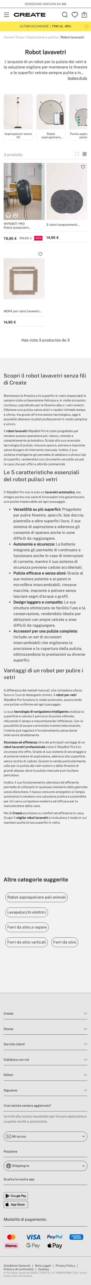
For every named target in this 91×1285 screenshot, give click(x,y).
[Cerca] (65, 15)
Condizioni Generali (17, 1265)
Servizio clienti (14, 1044)
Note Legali (43, 1265)
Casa (20, 37)
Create (8, 1013)
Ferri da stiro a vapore (27, 927)
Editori (8, 1075)
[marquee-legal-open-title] (86, 26)
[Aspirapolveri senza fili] (18, 112)
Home (8, 37)
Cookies (43, 1269)
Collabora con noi (16, 1059)
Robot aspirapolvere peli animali (36, 897)
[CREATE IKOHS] (30, 15)
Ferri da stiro (64, 942)
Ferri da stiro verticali (26, 942)
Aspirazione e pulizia (42, 37)
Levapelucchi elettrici (26, 912)
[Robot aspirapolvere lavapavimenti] (51, 112)
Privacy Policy (65, 1265)
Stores (8, 1029)
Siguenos (10, 1090)
